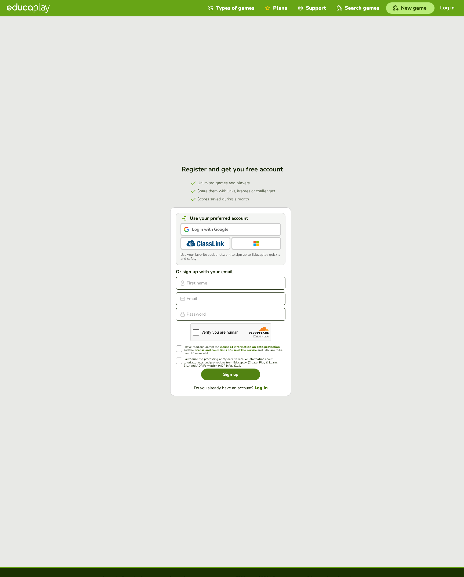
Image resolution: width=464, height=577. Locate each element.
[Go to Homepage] (28, 8)
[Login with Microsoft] (256, 243)
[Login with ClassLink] (205, 243)
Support (316, 8)
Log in (261, 388)
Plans (280, 8)
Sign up (230, 374)
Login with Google (210, 229)
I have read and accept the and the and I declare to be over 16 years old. (233, 350)
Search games (362, 8)
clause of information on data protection (250, 346)
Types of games (235, 8)
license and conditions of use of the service (226, 350)
